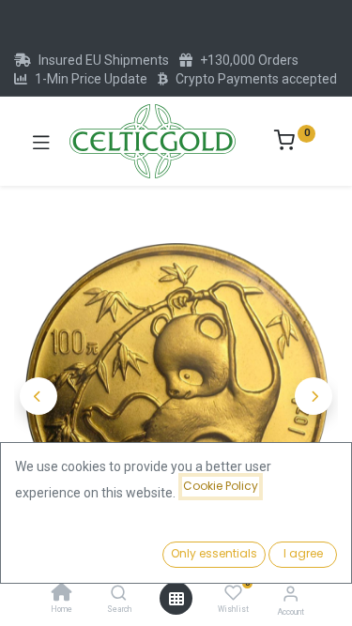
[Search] (119, 594)
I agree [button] (303, 553)
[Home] (62, 594)
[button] (38, 396)
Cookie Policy (220, 486)
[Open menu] (176, 599)
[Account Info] (290, 593)
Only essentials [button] (214, 553)
